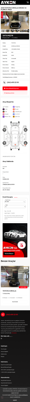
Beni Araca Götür (10, 93)
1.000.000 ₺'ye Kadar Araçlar (8, 372)
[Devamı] (14, 333)
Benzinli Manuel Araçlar (6, 367)
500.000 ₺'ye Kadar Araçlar (7, 369)
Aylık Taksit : (10, 213)
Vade (6, 205)
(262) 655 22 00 (12, 314)
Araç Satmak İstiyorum (6, 383)
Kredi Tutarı (7, 200)
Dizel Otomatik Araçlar (6, 364)
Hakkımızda (4, 354)
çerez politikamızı (23, 395)
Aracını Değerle (4, 351)
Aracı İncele (15, 301)
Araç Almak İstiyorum (6, 380)
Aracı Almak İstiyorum (12, 88)
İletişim (2, 356)
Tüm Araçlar (3, 349)
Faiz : (8, 211)
